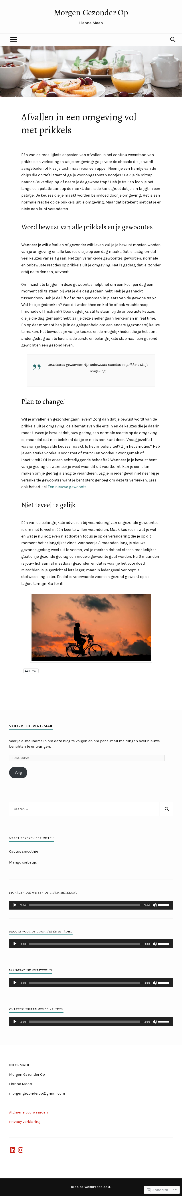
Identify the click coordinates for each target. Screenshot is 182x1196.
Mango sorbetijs (23, 862)
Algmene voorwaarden (28, 1112)
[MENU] (13, 40)
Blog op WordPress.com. (91, 1187)
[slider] (164, 905)
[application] (91, 905)
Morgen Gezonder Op (91, 12)
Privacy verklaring (25, 1121)
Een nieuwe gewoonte (67, 487)
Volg (18, 772)
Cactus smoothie (23, 851)
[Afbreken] (154, 905)
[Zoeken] (168, 40)
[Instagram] (20, 1150)
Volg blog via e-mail (31, 726)
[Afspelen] (15, 905)
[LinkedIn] (12, 1150)
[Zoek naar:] (91, 809)
